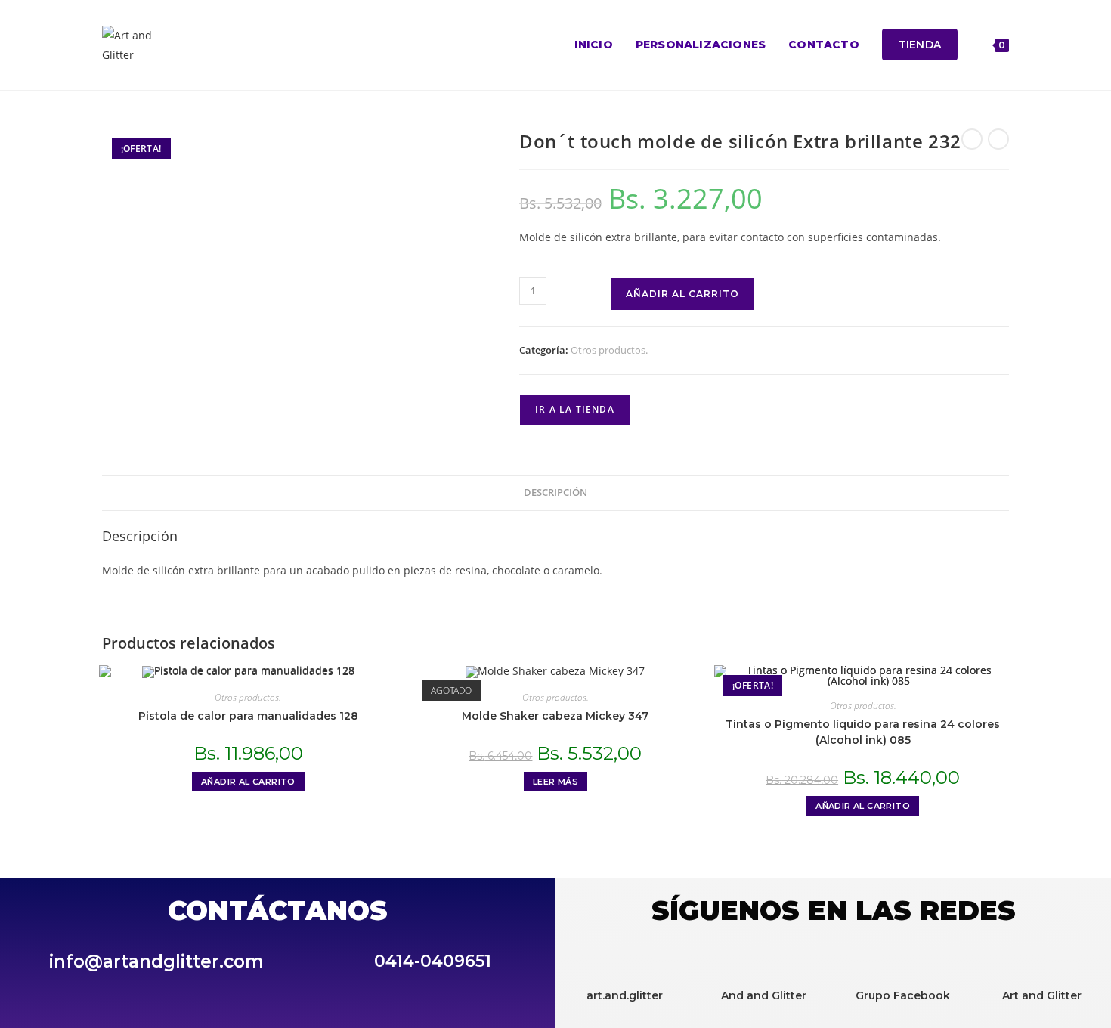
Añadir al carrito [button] (248, 781)
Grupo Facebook (903, 995)
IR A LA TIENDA (574, 409)
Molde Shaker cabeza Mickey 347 (555, 716)
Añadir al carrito (682, 293)
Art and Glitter (1042, 995)
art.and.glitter (624, 995)
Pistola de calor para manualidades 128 (248, 716)
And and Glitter (763, 995)
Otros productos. (609, 350)
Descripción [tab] (555, 492)
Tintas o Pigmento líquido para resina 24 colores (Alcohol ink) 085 (863, 732)
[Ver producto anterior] (972, 139)
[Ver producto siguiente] (998, 139)
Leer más (555, 781)
